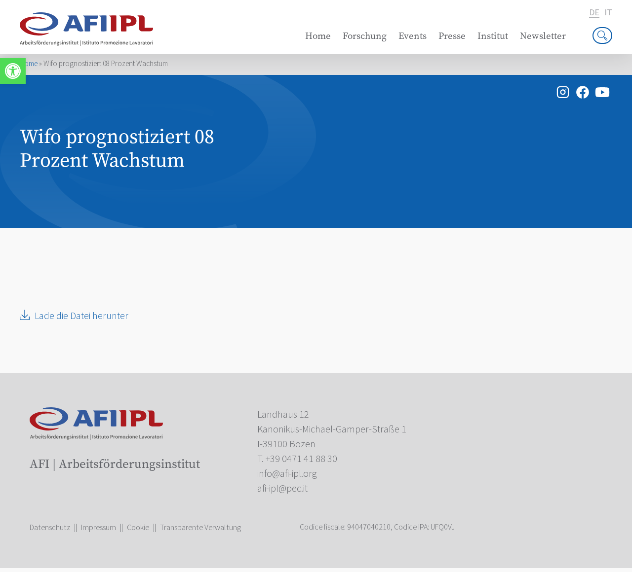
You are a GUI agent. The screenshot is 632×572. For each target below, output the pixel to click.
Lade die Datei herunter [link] (81, 316)
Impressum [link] (98, 527)
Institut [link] (492, 35)
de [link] (594, 13)
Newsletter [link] (543, 35)
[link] (13, 71)
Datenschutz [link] (50, 527)
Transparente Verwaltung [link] (200, 527)
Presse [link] (452, 35)
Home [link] (318, 35)
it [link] (608, 12)
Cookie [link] (138, 527)
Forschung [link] (365, 35)
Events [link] (412, 35)
